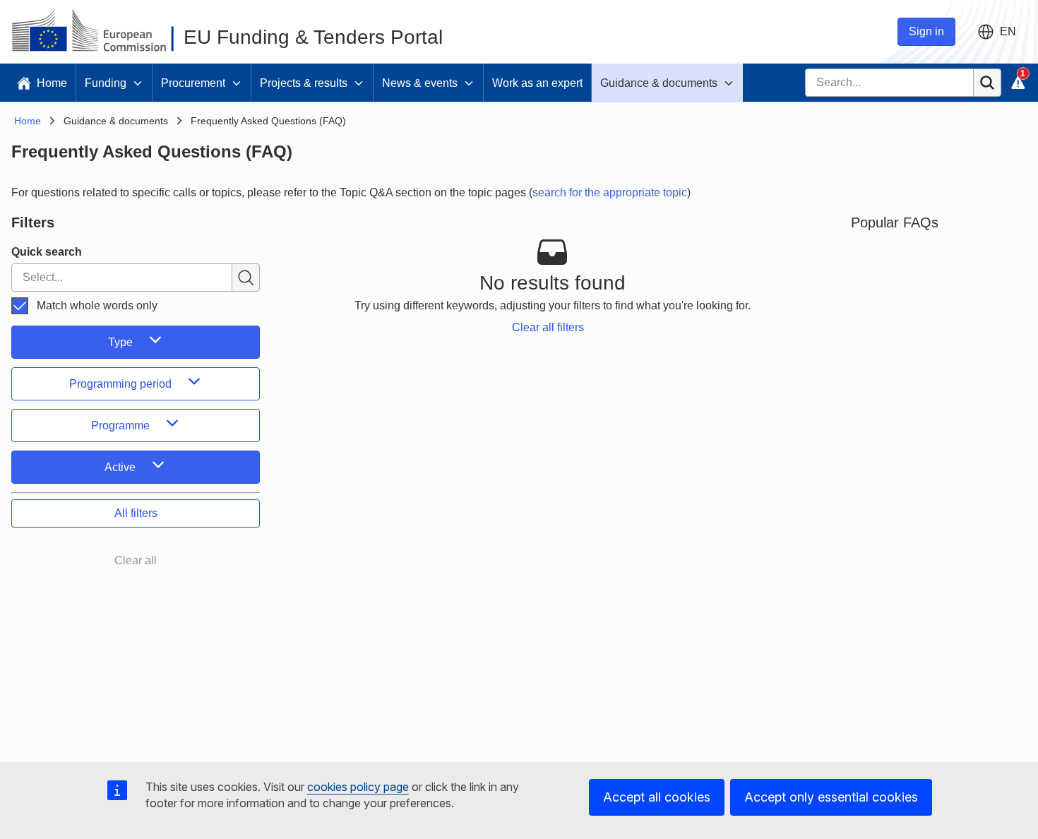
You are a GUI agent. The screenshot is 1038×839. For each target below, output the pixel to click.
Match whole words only (97, 305)
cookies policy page (358, 787)
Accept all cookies (656, 797)
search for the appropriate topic (609, 192)
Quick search (46, 252)
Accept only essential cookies (831, 797)
